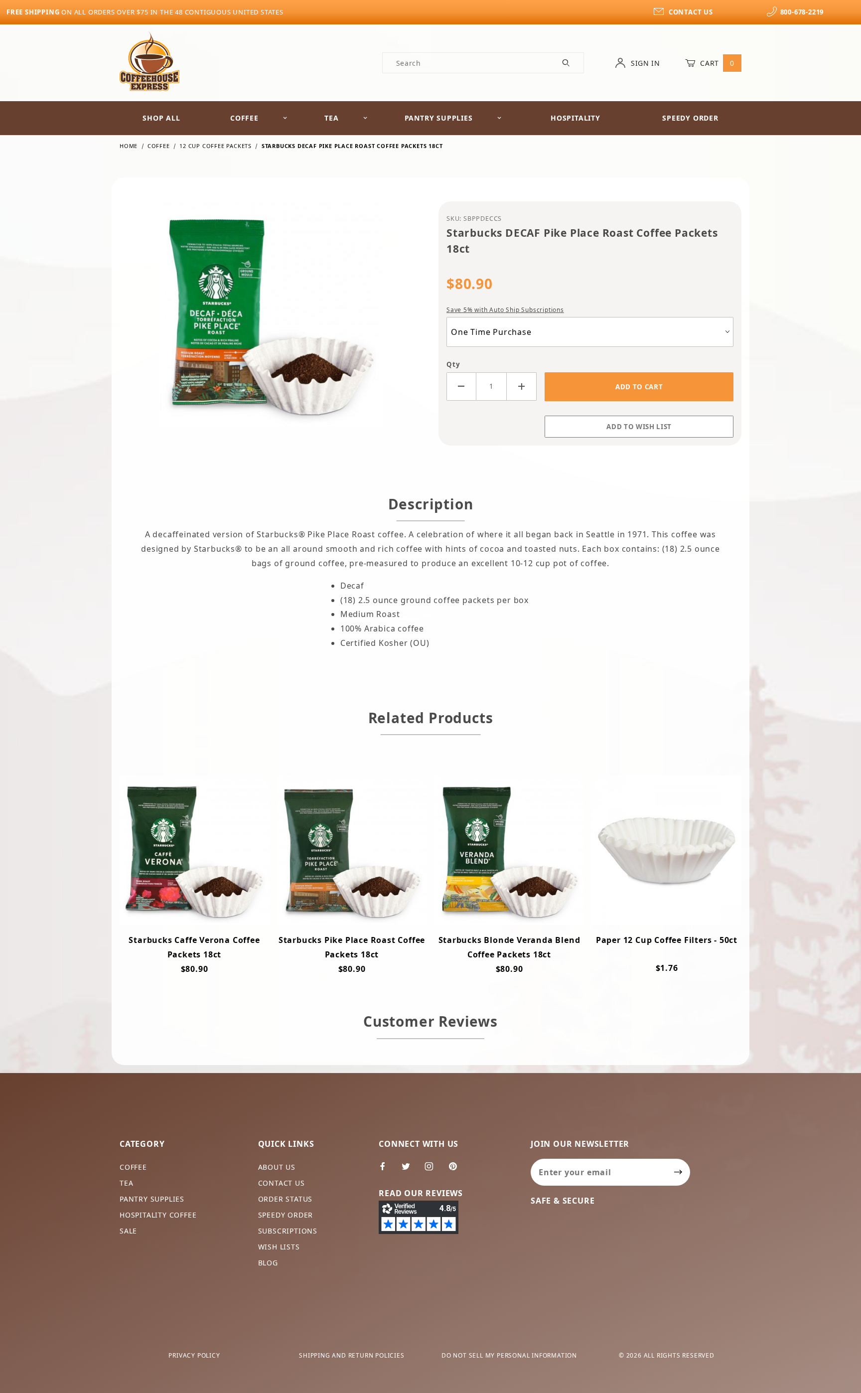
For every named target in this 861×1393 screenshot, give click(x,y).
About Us (276, 1167)
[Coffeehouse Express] (149, 60)
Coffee (244, 118)
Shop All (161, 118)
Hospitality (575, 118)
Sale (128, 1231)
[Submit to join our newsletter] (678, 1172)
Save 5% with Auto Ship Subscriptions (505, 310)
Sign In (644, 63)
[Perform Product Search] (566, 63)
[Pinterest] (456, 1170)
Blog (268, 1262)
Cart (716, 63)
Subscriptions (287, 1231)
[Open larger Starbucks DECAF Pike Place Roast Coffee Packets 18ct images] (271, 320)
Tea (331, 118)
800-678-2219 (802, 11)
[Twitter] (410, 1170)
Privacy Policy (194, 1355)
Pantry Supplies (439, 118)
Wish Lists (279, 1246)
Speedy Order (690, 118)
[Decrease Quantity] (461, 386)
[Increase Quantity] (522, 386)
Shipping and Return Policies (351, 1355)
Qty (453, 364)
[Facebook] (387, 1170)
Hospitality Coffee (158, 1215)
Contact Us (281, 1183)
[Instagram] (433, 1170)
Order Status (285, 1199)
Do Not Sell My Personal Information (509, 1355)
